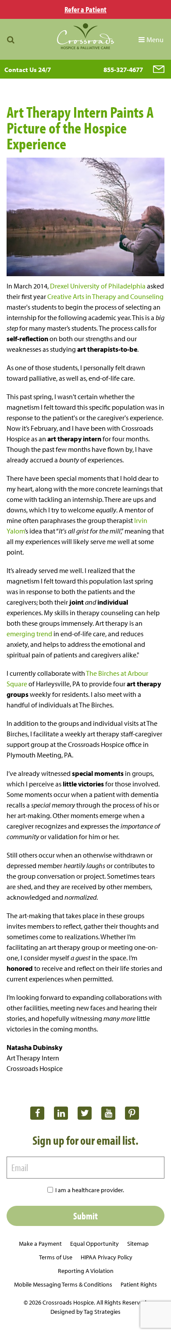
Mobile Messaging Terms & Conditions (63, 1284)
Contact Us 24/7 (27, 69)
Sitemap (138, 1243)
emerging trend (30, 633)
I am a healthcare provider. (89, 1190)
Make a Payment (40, 1243)
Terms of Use (55, 1257)
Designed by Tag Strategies (85, 1312)
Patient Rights (139, 1284)
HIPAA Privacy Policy (106, 1257)
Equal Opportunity (94, 1243)
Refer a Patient (85, 9)
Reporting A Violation (86, 1271)
